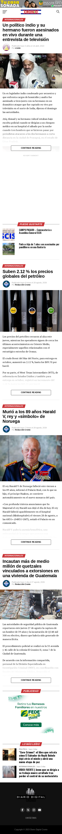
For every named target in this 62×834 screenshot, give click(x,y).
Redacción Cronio (22, 285)
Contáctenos (30, 817)
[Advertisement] (31, 188)
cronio (17, 48)
